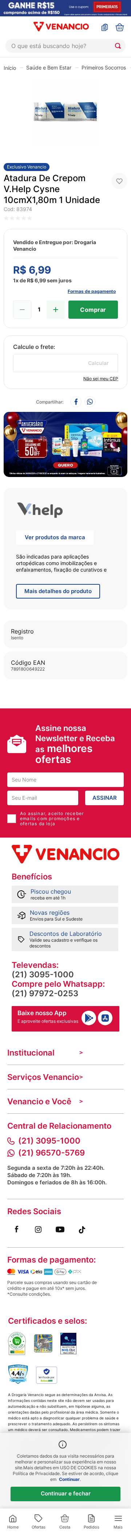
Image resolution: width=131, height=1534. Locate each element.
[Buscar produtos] (119, 46)
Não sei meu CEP (100, 378)
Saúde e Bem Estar (48, 67)
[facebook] (76, 402)
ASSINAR (104, 797)
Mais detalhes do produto (58, 591)
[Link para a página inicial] (10, 67)
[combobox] (65, 46)
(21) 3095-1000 (43, 974)
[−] (22, 310)
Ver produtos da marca (55, 537)
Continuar (69, 1479)
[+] (56, 310)
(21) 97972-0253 (45, 993)
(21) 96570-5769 (51, 1152)
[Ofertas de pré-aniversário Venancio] (65, 442)
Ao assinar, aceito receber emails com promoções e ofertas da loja (52, 818)
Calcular (98, 363)
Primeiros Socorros (104, 67)
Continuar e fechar (66, 1493)
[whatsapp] (89, 402)
